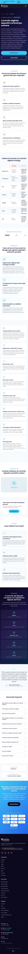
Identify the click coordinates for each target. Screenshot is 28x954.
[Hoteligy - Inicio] (4, 6)
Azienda (3, 873)
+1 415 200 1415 (4, 938)
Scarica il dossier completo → (14, 776)
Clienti (2, 866)
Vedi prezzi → (14, 768)
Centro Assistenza (5, 910)
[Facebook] (8, 853)
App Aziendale (4, 884)
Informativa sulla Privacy (6, 914)
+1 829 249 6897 (5, 934)
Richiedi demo (14, 53)
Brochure (3, 868)
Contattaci (3, 875)
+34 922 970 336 (5, 925)
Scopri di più (14, 58)
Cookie (2, 917)
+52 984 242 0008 (5, 929)
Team (2, 906)
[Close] (26, 2)
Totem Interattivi (4, 888)
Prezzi (2, 864)
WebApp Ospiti (4, 881)
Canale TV (3, 892)
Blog (2, 870)
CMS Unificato (4, 897)
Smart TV (3, 895)
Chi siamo (3, 903)
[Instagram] (5, 853)
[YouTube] (11, 853)
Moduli (6, 13)
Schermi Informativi (5, 890)
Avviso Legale (4, 912)
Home (2, 13)
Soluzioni (3, 859)
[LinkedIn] (2, 853)
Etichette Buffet (4, 886)
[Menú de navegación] (25, 6)
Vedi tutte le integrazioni (14, 455)
